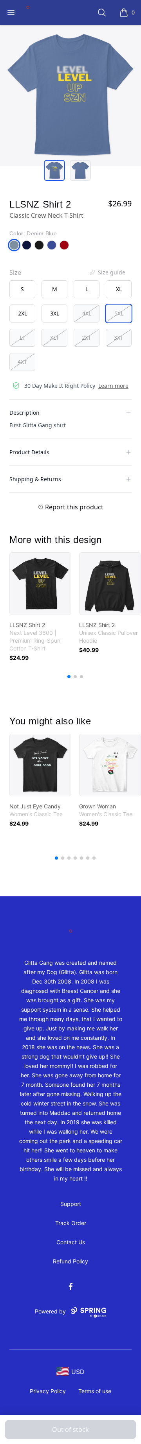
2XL (22, 313)
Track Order (70, 1223)
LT (22, 337)
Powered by (50, 1311)
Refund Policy (70, 1261)
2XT (86, 337)
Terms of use (94, 1391)
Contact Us (70, 1242)
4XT (22, 361)
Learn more (113, 385)
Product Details (29, 452)
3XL (54, 313)
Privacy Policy (48, 1391)
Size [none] (15, 272)
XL (119, 289)
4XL (86, 313)
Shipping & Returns (35, 479)
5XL (118, 313)
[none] (107, 272)
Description (24, 412)
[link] (40, 584)
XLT (54, 337)
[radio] (22, 289)
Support (70, 1203)
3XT (118, 337)
